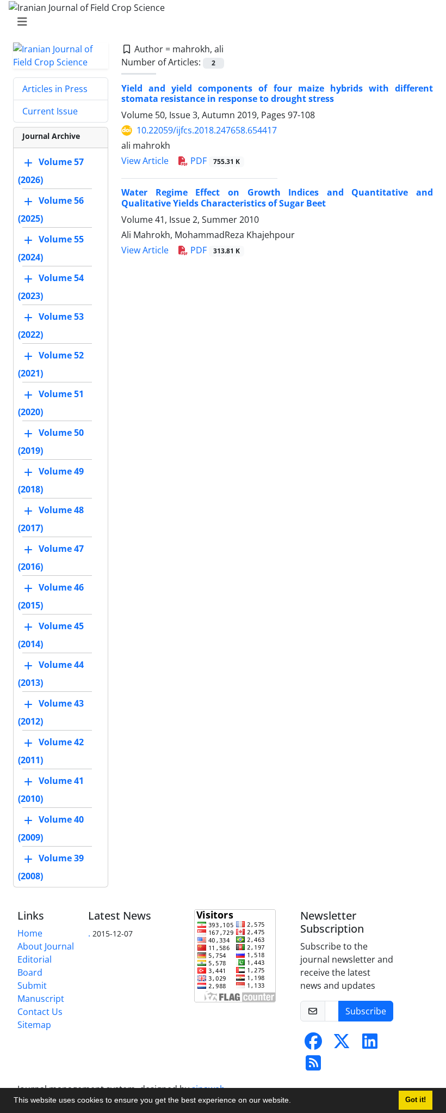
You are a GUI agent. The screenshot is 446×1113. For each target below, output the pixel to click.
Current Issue (50, 111)
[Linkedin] (370, 1044)
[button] (294, 1101)
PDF (214, 161)
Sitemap (34, 1025)
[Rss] (313, 1066)
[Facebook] (313, 1044)
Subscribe (365, 1011)
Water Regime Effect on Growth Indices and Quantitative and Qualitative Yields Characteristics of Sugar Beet (277, 197)
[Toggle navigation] (220, 21)
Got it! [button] (415, 1100)
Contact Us (40, 1012)
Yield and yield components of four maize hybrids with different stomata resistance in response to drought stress (277, 93)
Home (29, 933)
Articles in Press (55, 89)
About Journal (45, 946)
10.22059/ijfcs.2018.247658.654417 (207, 130)
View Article (145, 161)
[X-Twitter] (342, 1044)
